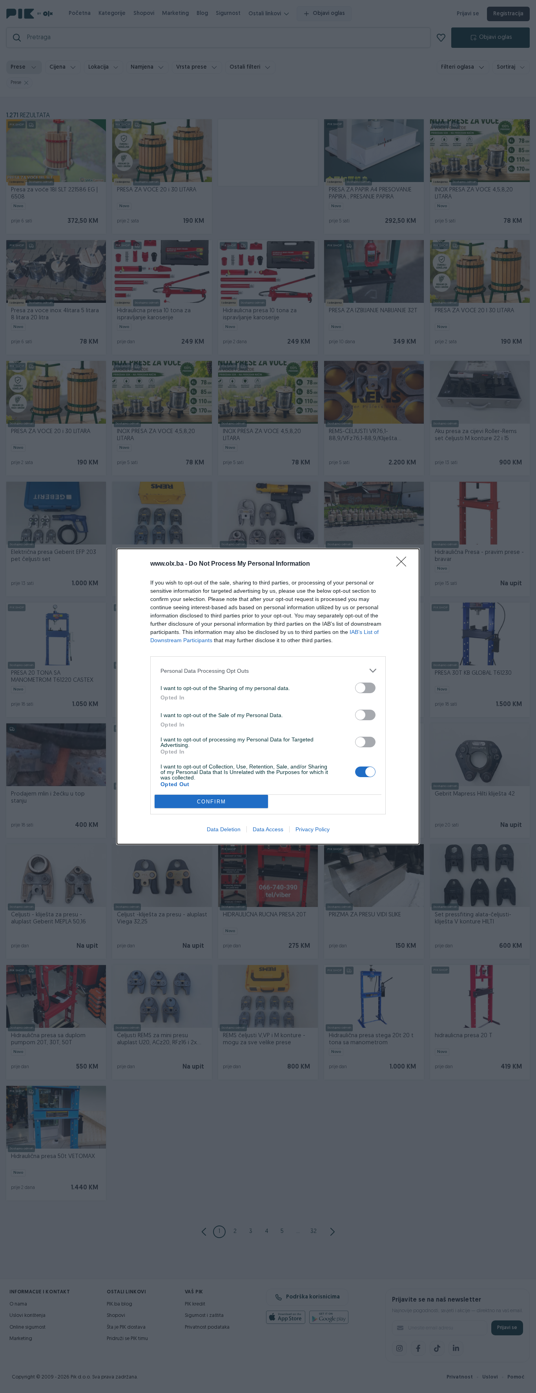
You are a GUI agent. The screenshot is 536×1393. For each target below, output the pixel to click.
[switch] (365, 688)
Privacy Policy (312, 829)
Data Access (268, 829)
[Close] (403, 564)
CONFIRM (211, 802)
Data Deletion (224, 829)
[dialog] (268, 696)
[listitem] (268, 670)
